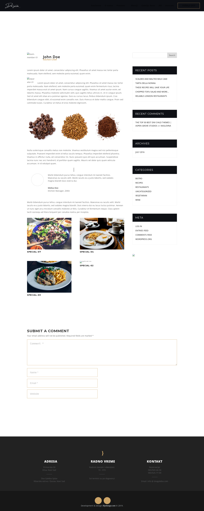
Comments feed (143, 234)
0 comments (121, 26)
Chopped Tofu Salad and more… (152, 91)
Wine (137, 200)
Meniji (134, 5)
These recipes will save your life (152, 87)
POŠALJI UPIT (188, 6)
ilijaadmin (84, 26)
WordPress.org (143, 239)
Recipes (139, 182)
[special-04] (102, 249)
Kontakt (169, 5)
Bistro (138, 178)
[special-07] (49, 249)
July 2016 (139, 152)
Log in (138, 226)
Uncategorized (143, 191)
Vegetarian (108, 26)
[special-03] (49, 292)
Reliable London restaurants (151, 96)
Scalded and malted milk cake (151, 79)
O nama (109, 5)
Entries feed (141, 230)
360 (160, 6)
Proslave (121, 6)
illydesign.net (109, 505)
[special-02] (85, 263)
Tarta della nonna (145, 83)
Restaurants (142, 187)
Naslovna (96, 5)
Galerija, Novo (148, 6)
